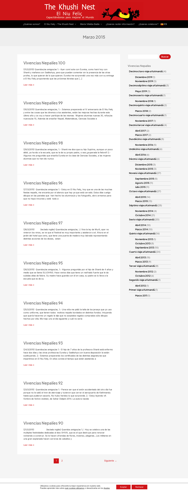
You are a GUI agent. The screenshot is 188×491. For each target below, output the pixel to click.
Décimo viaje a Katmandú (142, 158)
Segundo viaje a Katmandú (143, 279)
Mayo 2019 (141, 91)
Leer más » (28, 84)
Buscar (165, 56)
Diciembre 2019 (143, 77)
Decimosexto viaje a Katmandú (146, 95)
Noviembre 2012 (144, 271)
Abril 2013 (140, 257)
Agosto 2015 (142, 182)
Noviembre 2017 (144, 120)
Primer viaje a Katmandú (142, 289)
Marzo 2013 (141, 261)
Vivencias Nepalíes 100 (44, 62)
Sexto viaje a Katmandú (141, 219)
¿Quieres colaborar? (148, 24)
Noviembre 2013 (144, 239)
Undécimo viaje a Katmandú (144, 149)
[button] (75, 24)
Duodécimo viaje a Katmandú (145, 139)
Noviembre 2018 (144, 101)
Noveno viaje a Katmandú (142, 172)
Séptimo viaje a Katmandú (143, 205)
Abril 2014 (140, 225)
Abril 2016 (140, 154)
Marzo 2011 (141, 295)
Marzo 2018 (141, 110)
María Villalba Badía (89, 24)
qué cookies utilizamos (74, 488)
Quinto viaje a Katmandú (142, 233)
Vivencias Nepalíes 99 (43, 102)
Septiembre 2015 (144, 178)
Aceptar (123, 487)
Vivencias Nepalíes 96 (43, 182)
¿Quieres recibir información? (120, 24)
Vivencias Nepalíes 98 (43, 142)
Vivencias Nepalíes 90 (43, 423)
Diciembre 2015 (143, 164)
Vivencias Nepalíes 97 (43, 222)
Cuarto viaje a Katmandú (142, 251)
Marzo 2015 (141, 201)
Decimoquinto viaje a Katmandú (146, 105)
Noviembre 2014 (144, 210)
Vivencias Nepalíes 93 (43, 343)
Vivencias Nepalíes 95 (43, 263)
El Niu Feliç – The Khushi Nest (59, 24)
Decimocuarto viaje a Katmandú (146, 115)
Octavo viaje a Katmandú (142, 191)
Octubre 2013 (143, 243)
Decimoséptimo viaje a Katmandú (147, 85)
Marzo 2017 (141, 134)
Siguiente (110, 460)
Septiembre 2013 (144, 247)
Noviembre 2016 (144, 144)
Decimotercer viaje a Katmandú (146, 125)
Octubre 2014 (143, 215)
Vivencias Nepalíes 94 (43, 303)
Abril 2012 (140, 285)
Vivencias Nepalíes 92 (43, 383)
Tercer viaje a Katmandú (142, 265)
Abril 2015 (140, 196)
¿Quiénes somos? (31, 24)
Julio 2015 (140, 186)
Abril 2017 (140, 130)
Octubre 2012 (143, 275)
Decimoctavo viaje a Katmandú (146, 71)
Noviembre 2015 (144, 168)
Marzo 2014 (141, 229)
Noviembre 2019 (144, 81)
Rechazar (139, 487)
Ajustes (107, 488)
